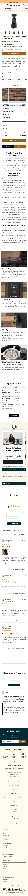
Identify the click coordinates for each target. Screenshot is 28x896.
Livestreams (5, 879)
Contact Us (5, 866)
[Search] (24, 5)
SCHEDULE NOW (13, 462)
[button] (1, 5)
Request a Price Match (9, 49)
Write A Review (14, 523)
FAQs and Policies (6, 873)
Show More (14, 415)
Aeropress (6, 120)
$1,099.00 (8, 146)
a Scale (6, 105)
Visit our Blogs (6, 483)
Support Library (11, 797)
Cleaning (12, 105)
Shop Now (8, 10)
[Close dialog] (23, 431)
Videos (4, 852)
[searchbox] (8, 530)
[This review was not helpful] (24, 569)
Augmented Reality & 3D (8, 854)
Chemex (5, 123)
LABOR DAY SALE (8, 8)
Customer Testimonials (7, 875)
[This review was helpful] (22, 569)
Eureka (4, 41)
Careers (4, 868)
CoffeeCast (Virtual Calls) (8, 877)
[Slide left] (2, 33)
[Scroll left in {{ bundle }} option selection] (2, 105)
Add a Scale (6, 108)
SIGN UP (22, 741)
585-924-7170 (16, 768)
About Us (4, 864)
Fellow (5, 128)
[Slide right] (26, 33)
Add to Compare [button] (18, 49)
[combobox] (20, 534)
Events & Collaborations (8, 870)
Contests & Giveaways (7, 856)
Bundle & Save (14, 85)
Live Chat (22, 768)
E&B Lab (5, 125)
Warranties (5, 845)
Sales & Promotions (7, 843)
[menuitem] (14, 833)
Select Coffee (7, 114)
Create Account (6, 835)
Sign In (4, 833)
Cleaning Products (8, 111)
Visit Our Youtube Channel (9, 469)
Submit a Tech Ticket (19, 797)
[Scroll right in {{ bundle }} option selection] (25, 105)
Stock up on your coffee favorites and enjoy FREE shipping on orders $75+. (14, 1)
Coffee (19, 105)
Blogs (4, 849)
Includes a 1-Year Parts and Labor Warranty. (12, 72)
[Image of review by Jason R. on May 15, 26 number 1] (5, 552)
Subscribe (5, 881)
